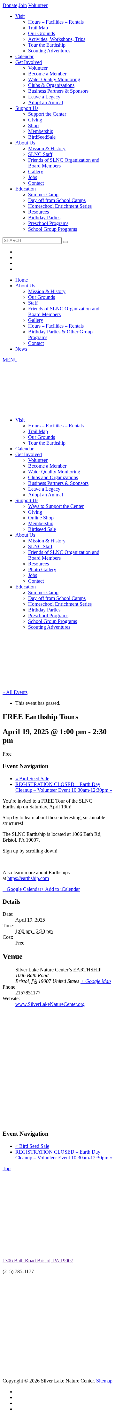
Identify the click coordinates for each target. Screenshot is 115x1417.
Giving (35, 119)
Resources (38, 211)
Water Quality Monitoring (54, 79)
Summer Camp (43, 194)
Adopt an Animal (45, 102)
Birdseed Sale (42, 529)
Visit (20, 16)
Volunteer (38, 5)
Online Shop (41, 517)
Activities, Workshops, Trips (56, 39)
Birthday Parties (44, 217)
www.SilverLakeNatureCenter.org (50, 1004)
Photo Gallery (42, 569)
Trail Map (38, 27)
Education (25, 188)
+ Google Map (95, 981)
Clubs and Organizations (53, 477)
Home (21, 280)
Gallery (35, 171)
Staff (33, 303)
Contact (36, 183)
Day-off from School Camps (57, 200)
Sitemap (104, 1380)
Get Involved (28, 62)
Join (23, 5)
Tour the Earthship (46, 45)
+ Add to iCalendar (60, 889)
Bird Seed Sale (32, 778)
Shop (33, 125)
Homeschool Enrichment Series (60, 206)
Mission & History (46, 148)
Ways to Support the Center (56, 506)
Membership (40, 131)
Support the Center (47, 114)
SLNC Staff (40, 154)
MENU (10, 359)
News (21, 349)
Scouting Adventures (49, 50)
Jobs (32, 177)
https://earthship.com (28, 878)
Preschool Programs (48, 223)
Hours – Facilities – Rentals (56, 22)
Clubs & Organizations (51, 85)
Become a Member (47, 73)
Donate (10, 5)
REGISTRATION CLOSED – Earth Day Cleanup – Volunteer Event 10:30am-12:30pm (63, 787)
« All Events (15, 692)
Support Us (26, 108)
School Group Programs (52, 229)
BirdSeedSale (42, 137)
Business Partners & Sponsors (58, 91)
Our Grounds (41, 33)
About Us (25, 142)
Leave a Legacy (44, 96)
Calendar (24, 56)
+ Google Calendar (22, 889)
